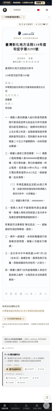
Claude (11, 382)
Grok (42, 369)
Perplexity (12, 378)
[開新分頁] (49, 17)
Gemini (22, 382)
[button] (23, 17)
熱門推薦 (7, 3)
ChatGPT (30, 369)
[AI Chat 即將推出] (46, 405)
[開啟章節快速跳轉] (47, 397)
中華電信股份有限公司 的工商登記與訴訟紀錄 (23, 310)
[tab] (13, 17)
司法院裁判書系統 (14, 318)
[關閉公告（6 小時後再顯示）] (48, 2)
